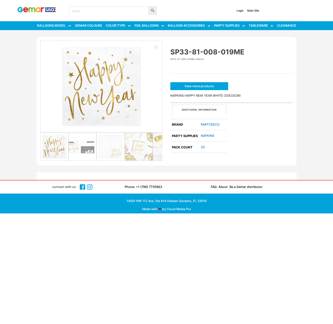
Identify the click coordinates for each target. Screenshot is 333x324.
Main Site (253, 10)
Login (239, 10)
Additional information (199, 109)
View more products (199, 86)
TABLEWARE (258, 25)
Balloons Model (51, 25)
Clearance (286, 25)
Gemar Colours (88, 25)
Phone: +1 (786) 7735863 (143, 187)
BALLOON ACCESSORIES (186, 25)
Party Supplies (227, 25)
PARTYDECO (210, 124)
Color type (115, 25)
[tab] (199, 110)
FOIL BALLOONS (147, 25)
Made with (149, 209)
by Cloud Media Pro (176, 209)
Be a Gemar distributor (246, 187)
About (223, 187)
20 (203, 147)
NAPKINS (207, 136)
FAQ (214, 187)
